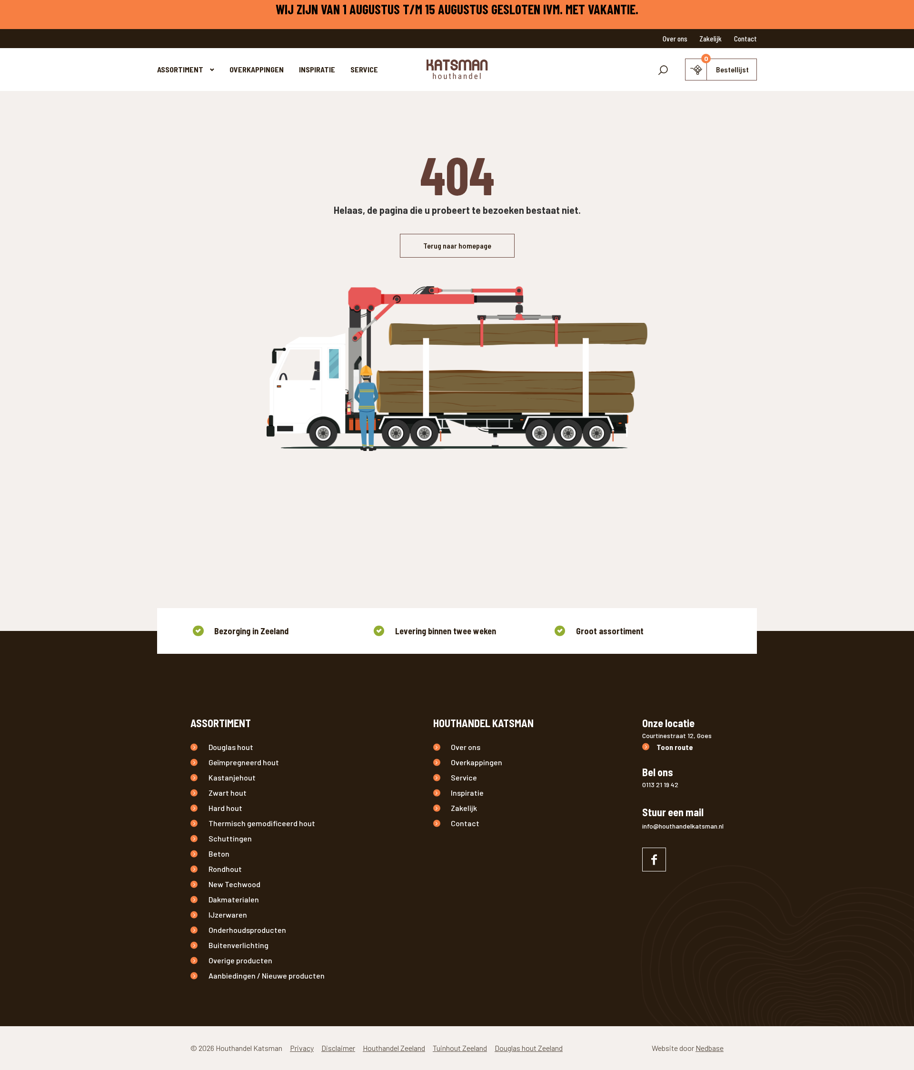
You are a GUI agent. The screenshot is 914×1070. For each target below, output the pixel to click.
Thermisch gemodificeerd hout (262, 823)
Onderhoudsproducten (247, 929)
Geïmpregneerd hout (244, 762)
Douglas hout (231, 746)
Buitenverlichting (238, 945)
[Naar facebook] (654, 859)
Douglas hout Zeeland (529, 1047)
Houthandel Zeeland (394, 1047)
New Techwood (234, 884)
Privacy (302, 1047)
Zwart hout (228, 792)
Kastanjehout (232, 777)
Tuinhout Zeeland (460, 1047)
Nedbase (709, 1047)
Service (364, 69)
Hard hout (225, 807)
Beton (219, 853)
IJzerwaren (228, 914)
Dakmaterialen (234, 899)
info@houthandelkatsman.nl (683, 826)
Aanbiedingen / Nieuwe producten (267, 975)
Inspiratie (317, 69)
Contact (745, 38)
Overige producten (240, 960)
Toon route (674, 746)
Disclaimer (338, 1047)
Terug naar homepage (457, 245)
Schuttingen (230, 838)
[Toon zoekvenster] (663, 69)
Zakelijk (710, 38)
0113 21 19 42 (660, 784)
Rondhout (225, 868)
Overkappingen (256, 69)
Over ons (675, 38)
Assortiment (180, 69)
